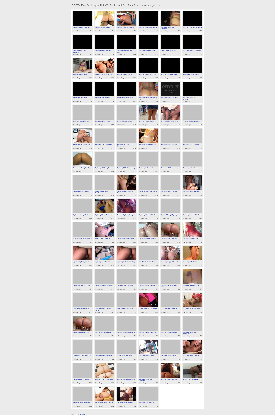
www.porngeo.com (80, 414)
